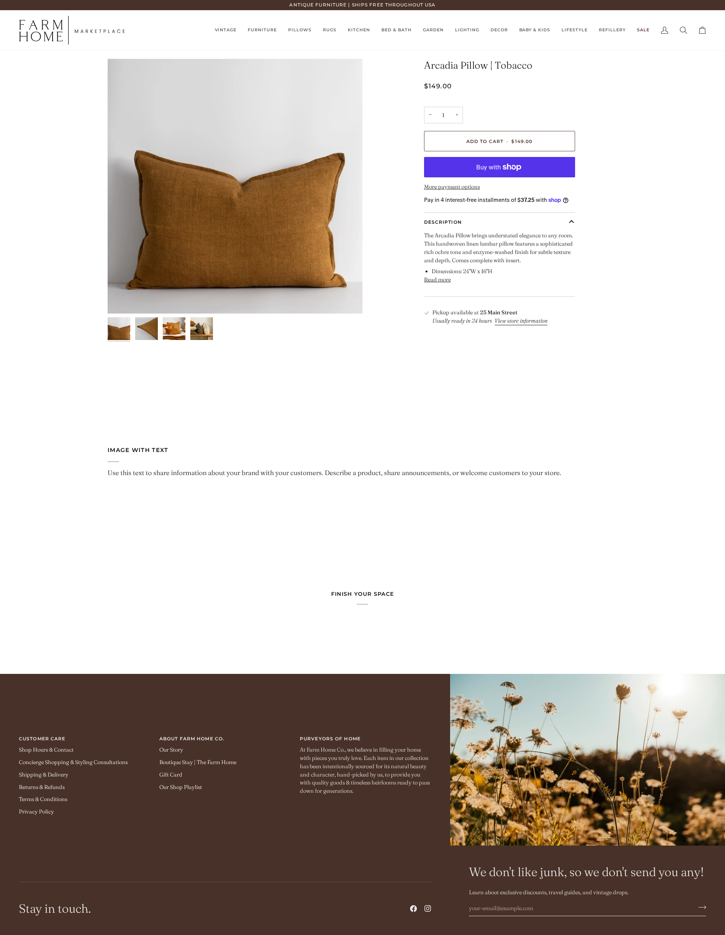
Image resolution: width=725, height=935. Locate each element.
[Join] (700, 907)
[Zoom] (235, 186)
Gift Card (170, 774)
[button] (329, 30)
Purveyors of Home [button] (330, 738)
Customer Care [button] (42, 738)
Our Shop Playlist (180, 787)
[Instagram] (427, 908)
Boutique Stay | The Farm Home (197, 762)
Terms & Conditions (43, 799)
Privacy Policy (36, 811)
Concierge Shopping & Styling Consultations (73, 762)
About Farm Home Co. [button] (191, 738)
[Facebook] (413, 908)
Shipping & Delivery (43, 774)
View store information (521, 320)
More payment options (452, 186)
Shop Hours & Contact (46, 749)
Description (443, 222)
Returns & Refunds (42, 787)
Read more (437, 279)
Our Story (171, 749)
